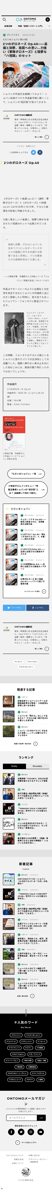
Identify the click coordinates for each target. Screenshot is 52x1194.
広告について (18, 1163)
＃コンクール (11, 1041)
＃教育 (40, 1080)
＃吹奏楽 (40, 1048)
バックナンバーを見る (32, 591)
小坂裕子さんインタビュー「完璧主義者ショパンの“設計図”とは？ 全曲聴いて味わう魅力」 (23, 489)
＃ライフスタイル (38, 1073)
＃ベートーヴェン (12, 1061)
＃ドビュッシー (26, 1041)
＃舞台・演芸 (41, 1061)
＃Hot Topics (32, 662)
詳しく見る (39, 137)
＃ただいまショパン (26, 667)
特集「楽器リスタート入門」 (31, 26)
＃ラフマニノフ (14, 1048)
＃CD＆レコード (15, 1080)
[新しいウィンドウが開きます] (11, 1132)
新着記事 (8, 26)
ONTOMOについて (15, 1155)
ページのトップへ (29, 1142)
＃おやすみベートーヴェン (17, 1073)
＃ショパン (19, 662)
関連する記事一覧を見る (22, 744)
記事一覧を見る (22, 996)
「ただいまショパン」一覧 (23, 473)
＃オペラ (30, 1080)
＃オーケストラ (34, 1054)
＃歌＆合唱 (27, 1061)
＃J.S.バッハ (16, 1035)
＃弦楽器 (19, 1067)
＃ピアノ (28, 1048)
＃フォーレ (41, 1041)
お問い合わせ (34, 1155)
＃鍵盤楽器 (32, 1067)
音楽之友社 (19, 1159)
